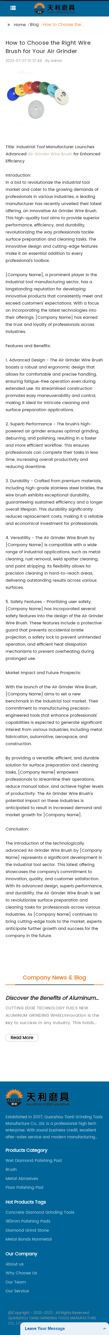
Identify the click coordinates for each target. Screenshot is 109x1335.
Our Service (17, 1291)
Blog (34, 24)
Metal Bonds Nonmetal (29, 1239)
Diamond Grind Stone (27, 1230)
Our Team (16, 1282)
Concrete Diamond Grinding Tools (40, 1212)
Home (20, 25)
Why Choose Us (21, 1273)
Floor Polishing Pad (24, 1187)
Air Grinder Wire (44, 154)
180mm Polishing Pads (28, 1221)
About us (15, 1264)
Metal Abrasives (22, 1179)
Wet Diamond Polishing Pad (34, 1161)
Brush (66, 154)
